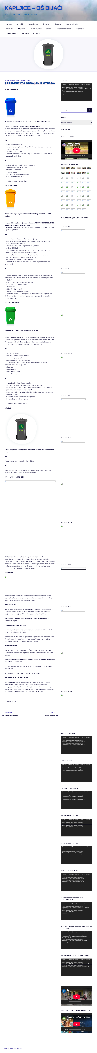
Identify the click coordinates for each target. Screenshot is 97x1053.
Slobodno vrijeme (35, 28)
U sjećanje (24, 33)
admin (28, 80)
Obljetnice (21, 28)
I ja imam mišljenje (72, 24)
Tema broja (11, 702)
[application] (76, 92)
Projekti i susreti (11, 33)
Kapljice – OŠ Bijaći (33, 8)
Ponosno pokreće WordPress (13, 1048)
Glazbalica (57, 24)
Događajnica (80, 28)
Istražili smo (9, 28)
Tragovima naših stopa (64, 28)
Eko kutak (46, 24)
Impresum (9, 24)
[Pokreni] (63, 156)
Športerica (49, 28)
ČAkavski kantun (33, 24)
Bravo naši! (19, 24)
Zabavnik (35, 33)
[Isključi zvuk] (87, 156)
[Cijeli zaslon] (90, 156)
